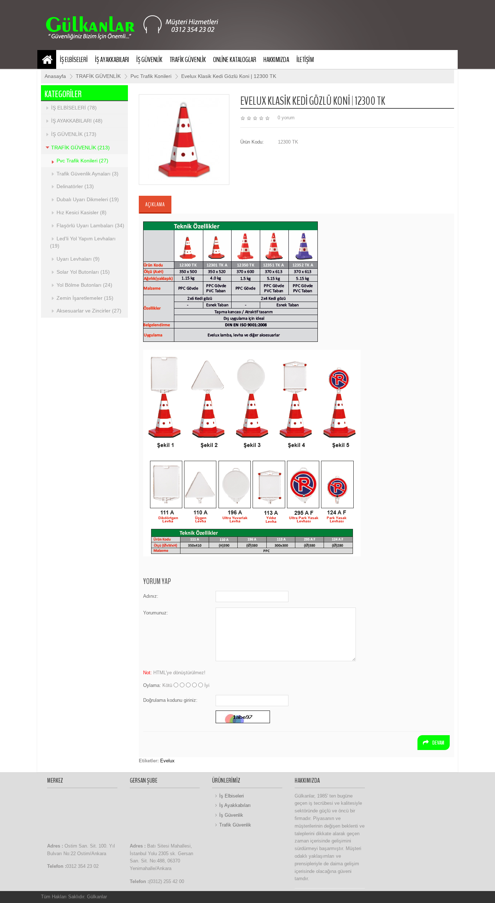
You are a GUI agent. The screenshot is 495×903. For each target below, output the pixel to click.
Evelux (167, 760)
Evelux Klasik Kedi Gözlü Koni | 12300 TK (228, 76)
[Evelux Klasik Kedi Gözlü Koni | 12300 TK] (184, 139)
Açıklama (155, 204)
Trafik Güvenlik (235, 825)
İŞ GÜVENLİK (149, 60)
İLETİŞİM (305, 60)
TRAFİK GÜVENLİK (188, 60)
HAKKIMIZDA (276, 60)
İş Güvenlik (231, 815)
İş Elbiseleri (231, 796)
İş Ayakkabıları (235, 805)
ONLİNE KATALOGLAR (234, 60)
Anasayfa (55, 76)
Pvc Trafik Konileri (151, 76)
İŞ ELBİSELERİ (74, 60)
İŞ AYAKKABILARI (112, 60)
